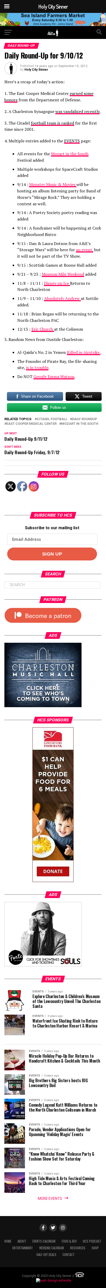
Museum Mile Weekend (63, 274)
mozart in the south (79, 424)
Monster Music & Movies (52, 184)
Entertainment (22, 1247)
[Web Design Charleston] (79, 1276)
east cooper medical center (31, 424)
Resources (77, 1247)
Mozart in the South (70, 154)
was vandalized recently (77, 111)
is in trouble (37, 367)
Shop (95, 1247)
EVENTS (72, 141)
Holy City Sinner (36, 69)
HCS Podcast (92, 1241)
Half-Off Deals (46, 1254)
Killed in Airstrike (83, 352)
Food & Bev (69, 1241)
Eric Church (42, 329)
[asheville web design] (53, 1280)
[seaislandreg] (53, 24)
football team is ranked (52, 123)
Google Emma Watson (53, 376)
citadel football (52, 419)
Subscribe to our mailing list (52, 527)
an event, (84, 249)
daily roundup (84, 419)
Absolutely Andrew (62, 298)
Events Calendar (44, 1241)
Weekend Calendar (51, 1247)
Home (7, 1241)
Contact (69, 1254)
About (21, 1241)
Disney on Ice (57, 283)
